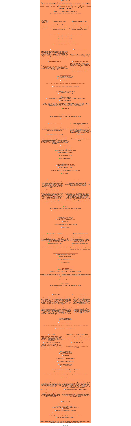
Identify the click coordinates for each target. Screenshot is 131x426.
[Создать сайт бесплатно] (65, 425)
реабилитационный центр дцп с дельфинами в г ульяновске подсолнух (65, 146)
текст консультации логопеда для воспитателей (65, 94)
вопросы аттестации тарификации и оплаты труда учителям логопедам (65, 253)
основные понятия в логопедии (65, 75)
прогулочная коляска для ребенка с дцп (74, 422)
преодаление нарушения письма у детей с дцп (65, 164)
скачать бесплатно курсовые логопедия (65, 155)
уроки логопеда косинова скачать (65, 97)
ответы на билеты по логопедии (83, 393)
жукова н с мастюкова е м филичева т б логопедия (76, 386)
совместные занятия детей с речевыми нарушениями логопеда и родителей (65, 407)
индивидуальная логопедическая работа (65, 77)
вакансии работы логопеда (65, 92)
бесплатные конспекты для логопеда (65, 352)
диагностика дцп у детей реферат (65, 149)
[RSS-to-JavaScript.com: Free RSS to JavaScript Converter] (55, 421)
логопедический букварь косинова (65, 365)
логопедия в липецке (65, 268)
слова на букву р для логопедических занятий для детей (79, 182)
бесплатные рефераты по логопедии (65, 218)
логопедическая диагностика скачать (65, 319)
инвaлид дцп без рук (65, 402)
